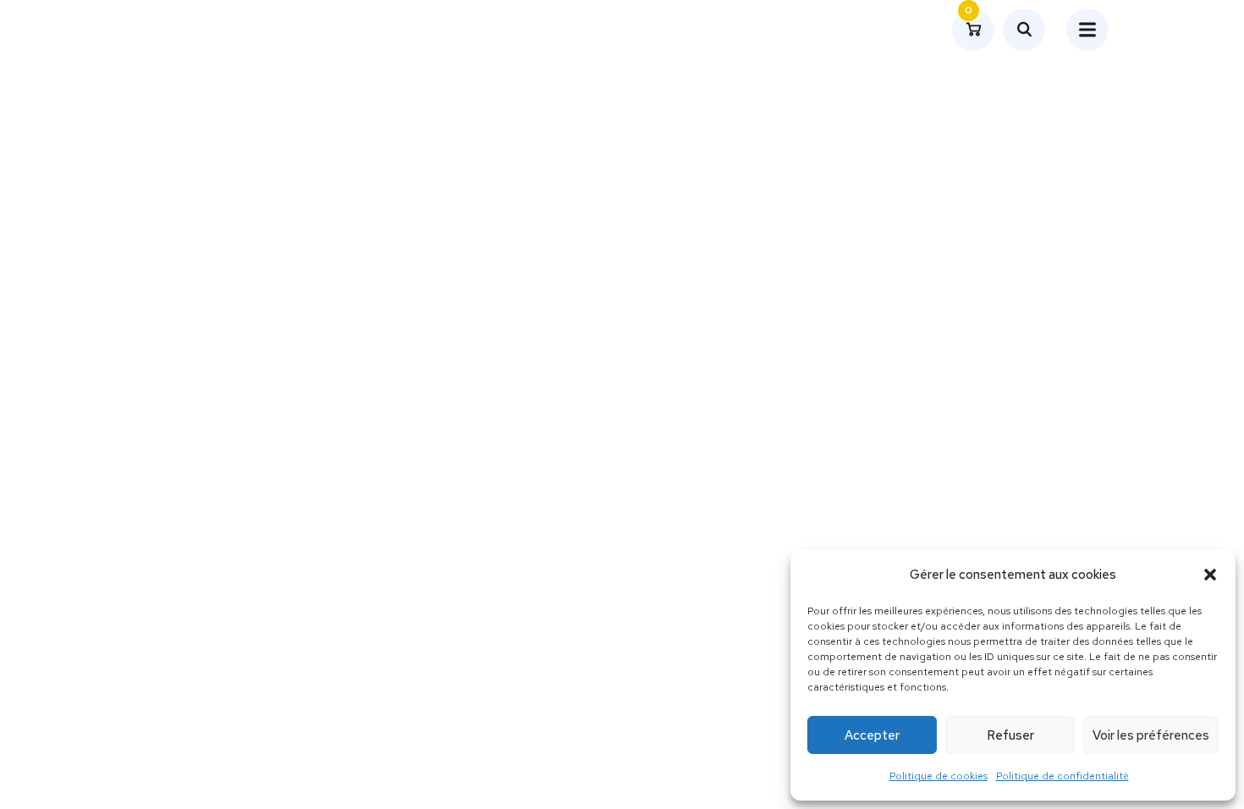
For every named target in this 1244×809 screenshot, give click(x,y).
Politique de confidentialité (1062, 776)
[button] (1210, 574)
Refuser (1010, 735)
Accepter (872, 735)
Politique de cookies (938, 776)
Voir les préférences (1151, 735)
